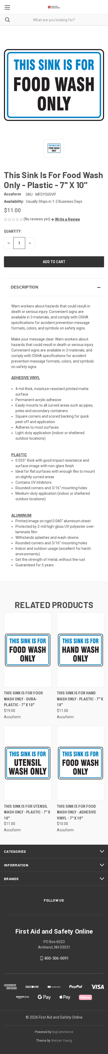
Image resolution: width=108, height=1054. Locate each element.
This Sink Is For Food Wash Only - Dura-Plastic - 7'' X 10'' (23, 699)
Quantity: (12, 231)
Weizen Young (61, 1040)
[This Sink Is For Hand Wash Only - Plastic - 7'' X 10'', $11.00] (80, 650)
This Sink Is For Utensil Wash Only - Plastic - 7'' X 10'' (27, 812)
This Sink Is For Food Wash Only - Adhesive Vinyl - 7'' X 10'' (76, 812)
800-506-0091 (57, 958)
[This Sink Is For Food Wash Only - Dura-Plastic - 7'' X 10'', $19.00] (27, 650)
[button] (65, 219)
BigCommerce (62, 1032)
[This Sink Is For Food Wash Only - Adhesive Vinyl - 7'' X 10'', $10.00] (80, 763)
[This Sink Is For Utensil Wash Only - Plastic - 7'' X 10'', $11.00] (27, 763)
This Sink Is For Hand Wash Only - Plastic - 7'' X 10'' (80, 699)
